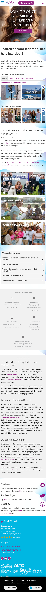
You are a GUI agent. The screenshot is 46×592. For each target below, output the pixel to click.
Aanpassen (10, 588)
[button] (3, 23)
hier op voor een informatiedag (18, 162)
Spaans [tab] (4, 78)
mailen (6, 143)
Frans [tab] (17, 78)
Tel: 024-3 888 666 (8, 531)
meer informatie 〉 (23, 31)
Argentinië (31, 92)
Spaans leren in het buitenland (13, 82)
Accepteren (35, 588)
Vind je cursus (25, 3)
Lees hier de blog (14, 379)
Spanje (10, 92)
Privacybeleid (5, 576)
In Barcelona (12, 374)
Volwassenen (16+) (11, 115)
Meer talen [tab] (29, 78)
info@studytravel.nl (14, 534)
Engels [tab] (11, 78)
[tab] (20, 98)
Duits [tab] (22, 78)
